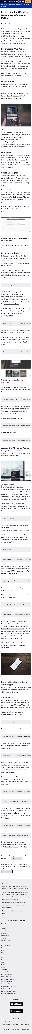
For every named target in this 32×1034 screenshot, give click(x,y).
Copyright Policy (25, 1029)
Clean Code (4, 926)
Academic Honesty (14, 1027)
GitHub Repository (11, 847)
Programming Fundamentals (8, 986)
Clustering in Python (6, 981)
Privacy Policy (6, 1029)
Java (2, 950)
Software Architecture (7, 984)
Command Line (5, 935)
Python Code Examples (7, 979)
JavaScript (4, 931)
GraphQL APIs (5, 938)
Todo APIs (4, 969)
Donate (28, 1)
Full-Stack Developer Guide (8, 991)
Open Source (16, 1024)
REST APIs (4, 923)
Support (27, 1024)
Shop (22, 1024)
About (25, 1021)
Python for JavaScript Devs (8, 993)
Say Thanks (16, 858)
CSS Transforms (5, 940)
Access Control (5, 943)
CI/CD (3, 957)
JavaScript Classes (6, 972)
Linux (2, 952)
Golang (3, 962)
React (2, 955)
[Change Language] (19, 1)
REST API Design (5, 945)
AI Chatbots (4, 933)
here (6, 818)
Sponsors (5, 1027)
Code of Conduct (24, 1027)
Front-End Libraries (6, 974)
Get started (7, 871)
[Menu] (23, 1)
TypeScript (4, 928)
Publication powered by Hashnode (13, 1021)
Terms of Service (15, 1029)
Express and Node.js (6, 976)
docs (25, 847)
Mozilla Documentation (11, 304)
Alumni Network (7, 1024)
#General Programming (16, 10)
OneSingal (25, 155)
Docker (3, 959)
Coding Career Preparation (8, 988)
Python (3, 964)
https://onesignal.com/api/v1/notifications (15, 530)
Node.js (3, 967)
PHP (2, 947)
